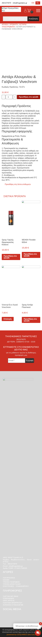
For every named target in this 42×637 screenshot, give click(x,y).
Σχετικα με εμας (10, 596)
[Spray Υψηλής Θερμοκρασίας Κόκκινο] (11, 218)
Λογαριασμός (9, 578)
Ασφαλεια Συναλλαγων (13, 605)
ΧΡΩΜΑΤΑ (14, 24)
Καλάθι (6, 580)
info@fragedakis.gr (20, 3)
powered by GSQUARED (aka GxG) (21, 634)
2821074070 (6, 3)
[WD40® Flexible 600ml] (31, 218)
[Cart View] (29, 10)
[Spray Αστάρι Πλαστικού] (31, 283)
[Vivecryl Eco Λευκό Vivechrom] (11, 283)
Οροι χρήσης (9, 600)
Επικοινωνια (8, 598)
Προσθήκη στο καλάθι (28, 97)
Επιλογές (8, 319)
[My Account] (25, 10)
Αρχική (5, 24)
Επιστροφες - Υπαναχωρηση (15, 586)
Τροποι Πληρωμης (11, 582)
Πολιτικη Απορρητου (12, 603)
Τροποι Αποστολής (12, 584)
